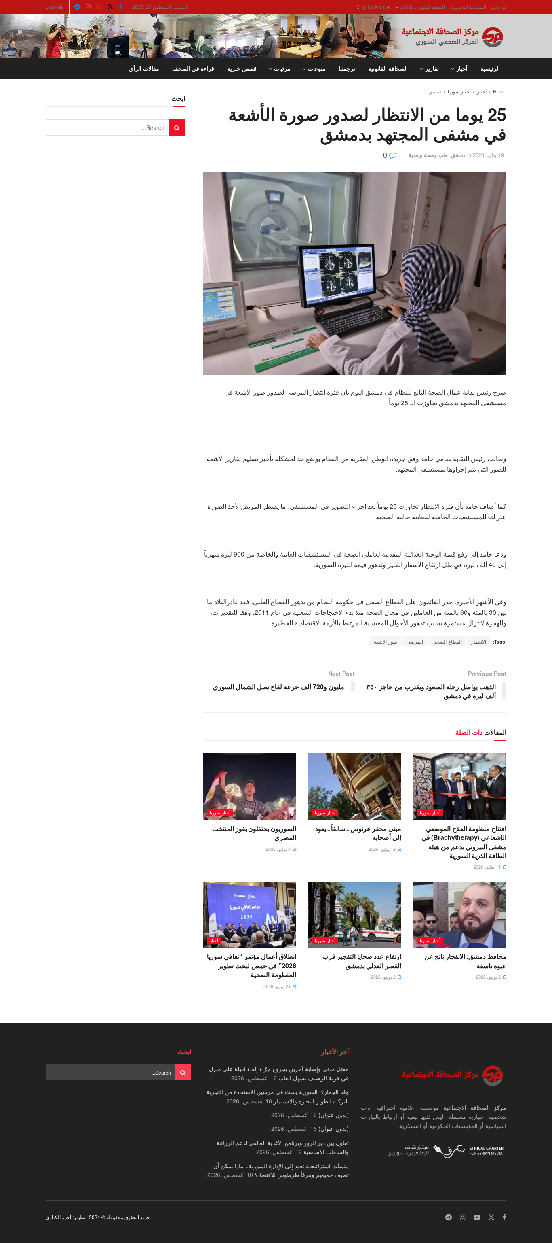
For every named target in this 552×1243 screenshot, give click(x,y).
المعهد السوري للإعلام (423, 6)
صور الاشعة (385, 641)
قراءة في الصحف (193, 68)
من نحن (498, 6)
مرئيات (282, 68)
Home (499, 91)
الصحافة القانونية (388, 68)
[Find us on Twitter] (110, 7)
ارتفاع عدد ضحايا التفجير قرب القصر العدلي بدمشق (361, 961)
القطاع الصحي (447, 641)
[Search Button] (49, 68)
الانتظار (478, 641)
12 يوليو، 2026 (383, 849)
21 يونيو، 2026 (277, 986)
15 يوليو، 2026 (488, 866)
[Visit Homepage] (453, 36)
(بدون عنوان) (333, 1115)
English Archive (373, 6)
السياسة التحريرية (468, 6)
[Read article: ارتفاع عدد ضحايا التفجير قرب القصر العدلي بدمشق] (354, 915)
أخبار (462, 68)
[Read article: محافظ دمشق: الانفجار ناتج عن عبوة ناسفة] (459, 915)
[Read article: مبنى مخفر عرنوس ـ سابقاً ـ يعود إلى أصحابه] (354, 786)
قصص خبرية (242, 68)
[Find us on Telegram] (77, 7)
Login (52, 6)
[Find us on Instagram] (88, 7)
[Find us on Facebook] (120, 7)
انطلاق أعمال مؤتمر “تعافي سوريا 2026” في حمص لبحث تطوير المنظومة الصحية (251, 965)
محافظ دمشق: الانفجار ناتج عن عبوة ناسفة (465, 961)
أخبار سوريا (459, 91)
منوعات (317, 68)
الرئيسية (490, 68)
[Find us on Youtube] (99, 7)
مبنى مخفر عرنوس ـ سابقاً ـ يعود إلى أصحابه (358, 833)
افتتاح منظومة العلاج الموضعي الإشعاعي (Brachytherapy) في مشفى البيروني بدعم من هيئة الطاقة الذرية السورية (463, 842)
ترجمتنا (347, 68)
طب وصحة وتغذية (428, 155)
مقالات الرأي (144, 68)
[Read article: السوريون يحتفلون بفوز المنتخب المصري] (249, 786)
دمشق (434, 91)
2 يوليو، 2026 (489, 976)
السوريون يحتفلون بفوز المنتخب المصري (254, 833)
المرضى (415, 641)
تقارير (432, 68)
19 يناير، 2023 (488, 155)
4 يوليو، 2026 (279, 849)
